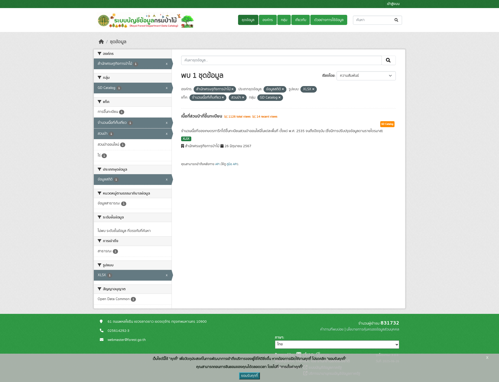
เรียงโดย (328, 75)
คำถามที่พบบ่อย (332, 329)
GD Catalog (387, 124)
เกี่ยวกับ (300, 20)
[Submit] (396, 20)
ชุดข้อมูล (248, 20)
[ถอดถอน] (232, 89)
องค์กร (267, 20)
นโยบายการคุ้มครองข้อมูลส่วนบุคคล (372, 329)
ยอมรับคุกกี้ (249, 375)
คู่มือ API (232, 164)
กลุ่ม (284, 20)
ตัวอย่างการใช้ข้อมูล (329, 20)
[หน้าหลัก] (101, 41)
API (217, 164)
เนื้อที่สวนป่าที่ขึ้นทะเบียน (202, 116)
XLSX (186, 139)
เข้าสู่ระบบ (393, 4)
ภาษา (279, 337)
